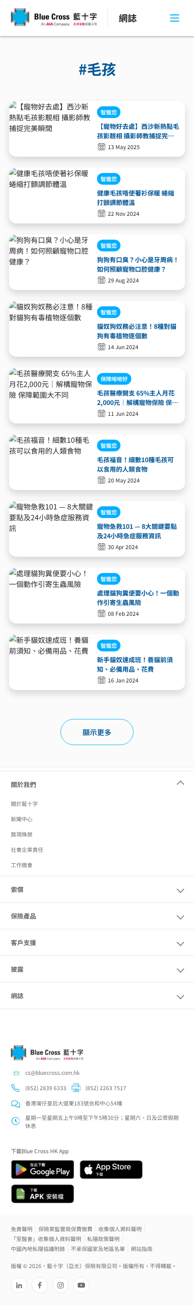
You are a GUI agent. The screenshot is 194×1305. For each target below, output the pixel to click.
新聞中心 (21, 819)
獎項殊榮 (21, 834)
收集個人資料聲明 (120, 1228)
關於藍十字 (24, 803)
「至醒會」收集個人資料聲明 (46, 1238)
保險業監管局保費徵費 (65, 1228)
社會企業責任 (27, 849)
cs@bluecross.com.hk (52, 1072)
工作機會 (21, 864)
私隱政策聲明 (103, 1238)
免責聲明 (21, 1228)
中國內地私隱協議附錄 (38, 1248)
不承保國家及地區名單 (98, 1248)
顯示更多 (97, 732)
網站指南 (141, 1248)
